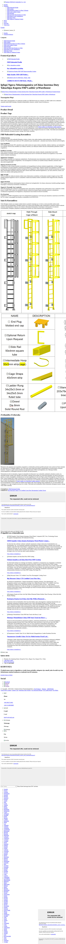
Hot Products (37, 689)
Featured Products (8, 34)
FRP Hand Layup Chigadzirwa (15, 16)
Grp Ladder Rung (47, 690)
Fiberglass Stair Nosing (25, 690)
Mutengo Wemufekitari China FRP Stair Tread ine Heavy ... (27, 617)
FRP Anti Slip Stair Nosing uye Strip (16, 14)
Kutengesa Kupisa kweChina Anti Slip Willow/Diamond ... (26, 599)
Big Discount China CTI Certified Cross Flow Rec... (24, 578)
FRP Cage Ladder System (13, 12)
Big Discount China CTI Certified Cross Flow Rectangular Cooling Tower (27, 490)
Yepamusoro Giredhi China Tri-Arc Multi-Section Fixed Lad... (27, 636)
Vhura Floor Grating (6, 690)
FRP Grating (10, 9)
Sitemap (44, 689)
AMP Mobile (50, 689)
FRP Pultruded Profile (12, 7)
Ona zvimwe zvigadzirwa (14, 554)
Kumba (6, 4)
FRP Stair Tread (11, 17)
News (5, 20)
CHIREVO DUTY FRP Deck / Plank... (20, 81)
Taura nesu (6, 25)
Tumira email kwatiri (6, 106)
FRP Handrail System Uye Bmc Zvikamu (17, 10)
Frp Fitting (55, 690)
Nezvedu (6, 23)
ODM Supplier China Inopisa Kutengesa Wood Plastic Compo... (28, 541)
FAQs (5, 22)
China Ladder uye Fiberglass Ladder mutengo (49, 126)
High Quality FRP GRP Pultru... (18, 74)
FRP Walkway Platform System (15, 19)
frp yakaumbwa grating (15, 68)
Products (6, 6)
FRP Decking (10, 13)
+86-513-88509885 (9, 705)
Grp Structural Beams (36, 690)
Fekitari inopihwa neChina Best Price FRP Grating (24, 560)
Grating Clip (15, 690)
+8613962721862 (8, 702)
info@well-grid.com (9, 717)
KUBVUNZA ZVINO (6, 675)
